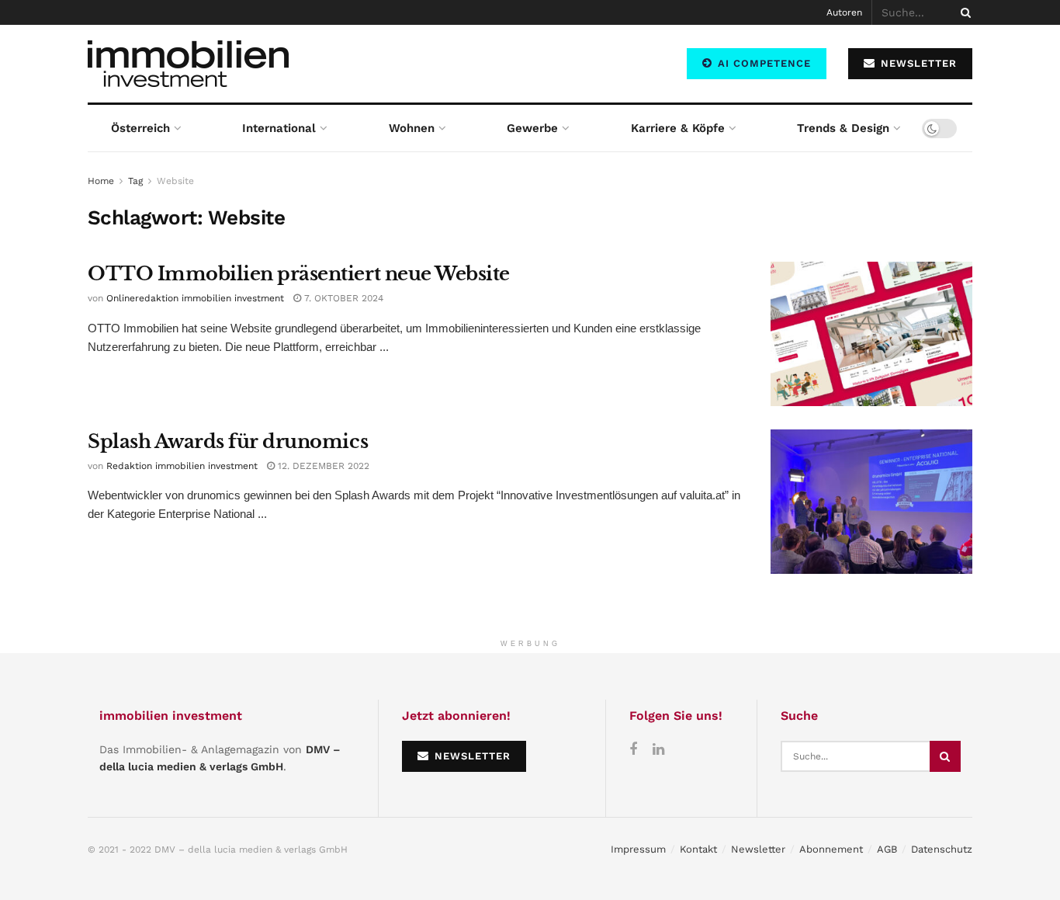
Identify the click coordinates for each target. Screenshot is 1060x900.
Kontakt (698, 849)
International (279, 128)
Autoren (844, 12)
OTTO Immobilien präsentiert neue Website (299, 273)
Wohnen (412, 128)
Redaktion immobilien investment (182, 465)
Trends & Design (843, 128)
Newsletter (758, 849)
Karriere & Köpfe (678, 128)
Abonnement (831, 849)
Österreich (140, 128)
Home (101, 180)
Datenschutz (941, 849)
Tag (135, 180)
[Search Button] (963, 12)
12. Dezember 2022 (322, 465)
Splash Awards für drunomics (228, 441)
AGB (887, 849)
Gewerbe (532, 128)
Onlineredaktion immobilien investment (195, 298)
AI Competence (762, 63)
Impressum (638, 849)
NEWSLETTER (917, 63)
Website (175, 180)
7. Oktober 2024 (342, 298)
